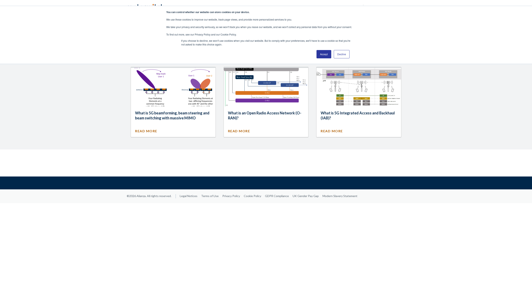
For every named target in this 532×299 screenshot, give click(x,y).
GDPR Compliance (277, 196)
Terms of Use (210, 196)
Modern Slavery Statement (340, 196)
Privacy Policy (231, 196)
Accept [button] (324, 54)
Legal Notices (188, 196)
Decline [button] (341, 54)
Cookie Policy (252, 196)
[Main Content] (266, 163)
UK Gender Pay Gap (306, 196)
